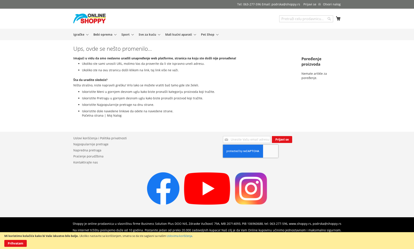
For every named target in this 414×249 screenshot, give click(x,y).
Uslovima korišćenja (179, 236)
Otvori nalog (332, 4)
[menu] (207, 34)
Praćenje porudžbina (88, 156)
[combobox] (306, 18)
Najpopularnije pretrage (90, 144)
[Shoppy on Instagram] (251, 203)
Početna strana (93, 115)
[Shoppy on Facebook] (163, 203)
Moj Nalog (114, 115)
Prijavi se (309, 4)
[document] (207, 240)
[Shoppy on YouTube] (207, 203)
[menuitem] (80, 34)
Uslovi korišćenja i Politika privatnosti (100, 138)
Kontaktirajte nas (85, 162)
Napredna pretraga (87, 150)
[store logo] (89, 18)
